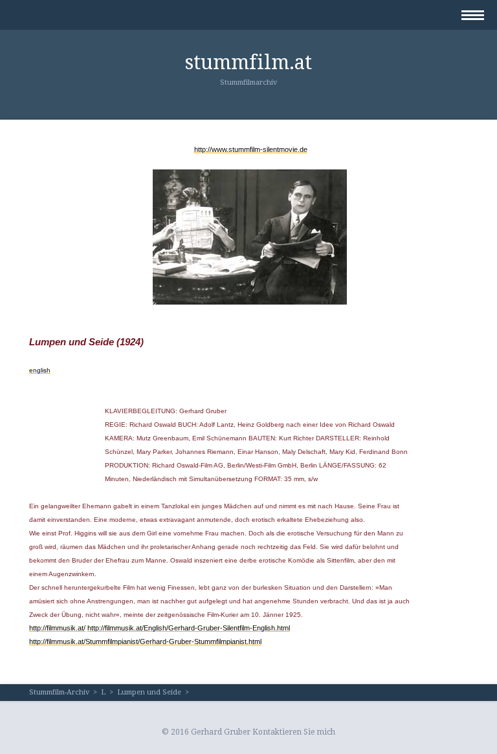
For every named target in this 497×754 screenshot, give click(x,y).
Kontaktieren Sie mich (293, 732)
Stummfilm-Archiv (59, 692)
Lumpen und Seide (149, 692)
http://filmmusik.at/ (57, 628)
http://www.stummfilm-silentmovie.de (250, 149)
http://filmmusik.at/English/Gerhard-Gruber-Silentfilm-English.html (188, 628)
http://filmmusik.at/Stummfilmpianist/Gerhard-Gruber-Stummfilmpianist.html (145, 641)
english (39, 370)
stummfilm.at (248, 62)
